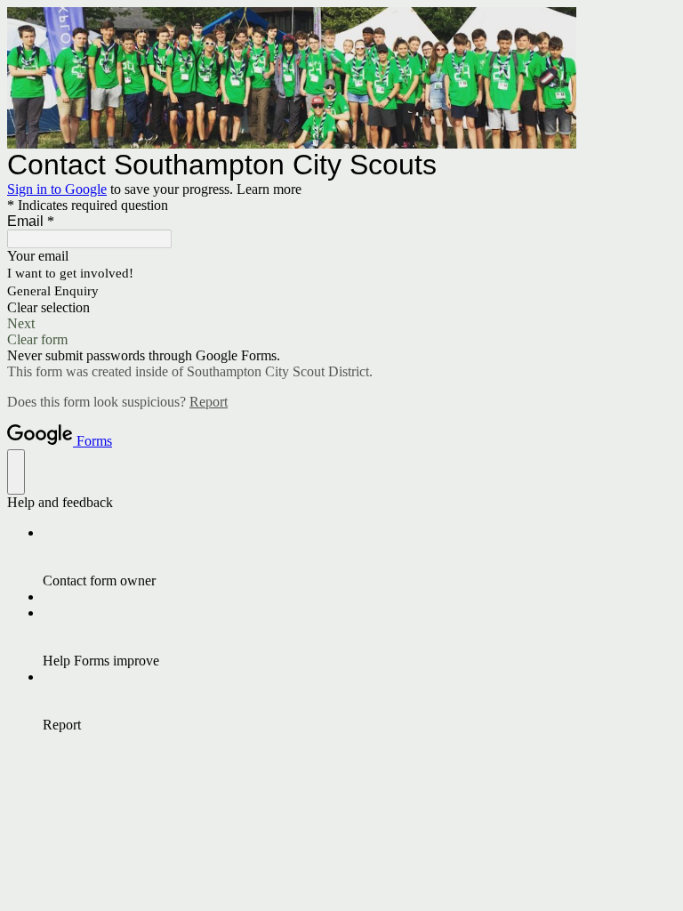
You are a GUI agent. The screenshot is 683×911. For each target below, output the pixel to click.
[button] (341, 308)
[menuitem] (359, 557)
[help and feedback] (16, 472)
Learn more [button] (269, 189)
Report (208, 401)
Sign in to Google (57, 189)
